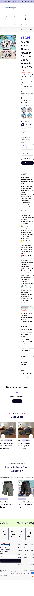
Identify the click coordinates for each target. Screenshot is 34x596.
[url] (4, 534)
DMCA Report (3, 575)
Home (1, 30)
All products (8, 30)
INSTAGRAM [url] (12, 534)
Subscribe (11, 561)
